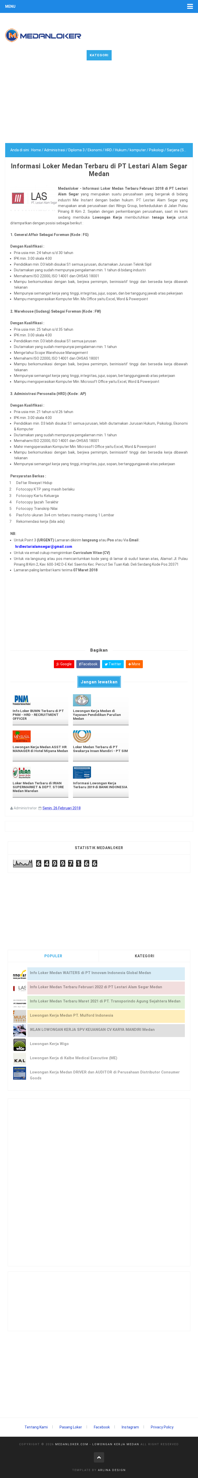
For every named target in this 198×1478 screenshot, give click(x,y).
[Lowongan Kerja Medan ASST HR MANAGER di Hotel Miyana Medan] (40, 736)
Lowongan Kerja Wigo (49, 1044)
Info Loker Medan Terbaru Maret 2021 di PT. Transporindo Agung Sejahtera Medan (105, 1001)
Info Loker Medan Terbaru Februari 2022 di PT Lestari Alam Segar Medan (96, 987)
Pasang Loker (71, 1427)
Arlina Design (112, 1470)
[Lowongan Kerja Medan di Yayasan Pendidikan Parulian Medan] (101, 700)
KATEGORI (144, 956)
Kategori (99, 55)
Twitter (114, 664)
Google (66, 664)
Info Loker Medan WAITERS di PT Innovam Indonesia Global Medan (90, 973)
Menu (10, 6)
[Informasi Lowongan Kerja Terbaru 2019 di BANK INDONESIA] (101, 772)
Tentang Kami (36, 1427)
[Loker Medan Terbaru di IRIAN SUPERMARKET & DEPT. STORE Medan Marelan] (40, 772)
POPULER (53, 956)
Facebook (89, 664)
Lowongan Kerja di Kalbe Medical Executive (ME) (73, 1058)
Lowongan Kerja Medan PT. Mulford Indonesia (71, 1015)
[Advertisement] (99, 107)
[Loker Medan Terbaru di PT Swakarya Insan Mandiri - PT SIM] (101, 736)
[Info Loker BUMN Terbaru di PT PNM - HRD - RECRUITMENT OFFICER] (40, 700)
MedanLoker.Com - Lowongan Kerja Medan (97, 1444)
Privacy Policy (162, 1427)
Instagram (130, 1427)
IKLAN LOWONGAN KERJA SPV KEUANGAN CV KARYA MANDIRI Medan (92, 1030)
